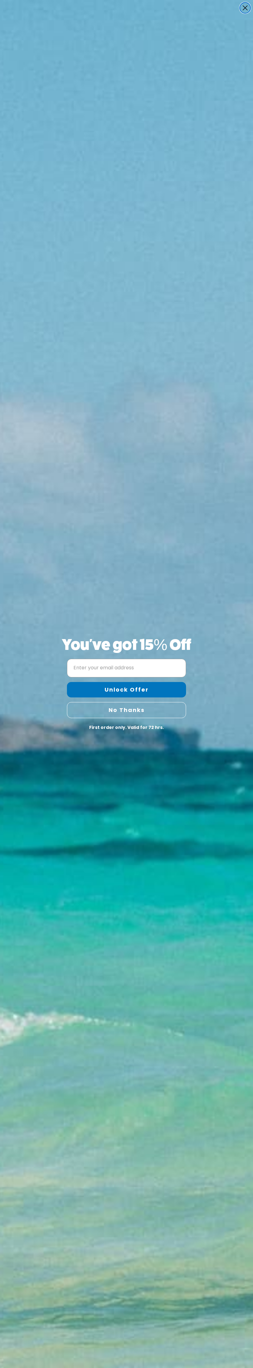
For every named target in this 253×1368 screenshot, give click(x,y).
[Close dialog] (245, 7)
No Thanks (127, 710)
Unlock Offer (127, 689)
